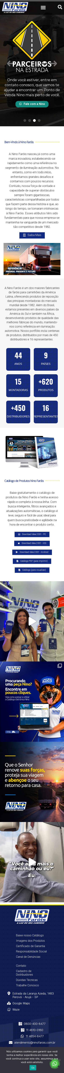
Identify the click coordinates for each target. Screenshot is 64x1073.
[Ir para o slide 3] (34, 120)
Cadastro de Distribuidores (24, 972)
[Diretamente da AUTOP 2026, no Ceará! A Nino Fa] (32, 621)
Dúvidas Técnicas (27, 980)
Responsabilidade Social (31, 951)
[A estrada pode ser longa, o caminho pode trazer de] (32, 782)
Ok (32, 1067)
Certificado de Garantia (30, 946)
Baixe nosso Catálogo (30, 935)
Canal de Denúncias (28, 956)
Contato (21, 965)
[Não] (59, 1060)
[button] (43, 7)
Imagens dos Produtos (30, 940)
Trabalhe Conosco (27, 985)
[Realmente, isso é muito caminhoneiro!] (32, 862)
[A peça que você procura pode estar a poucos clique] (32, 701)
